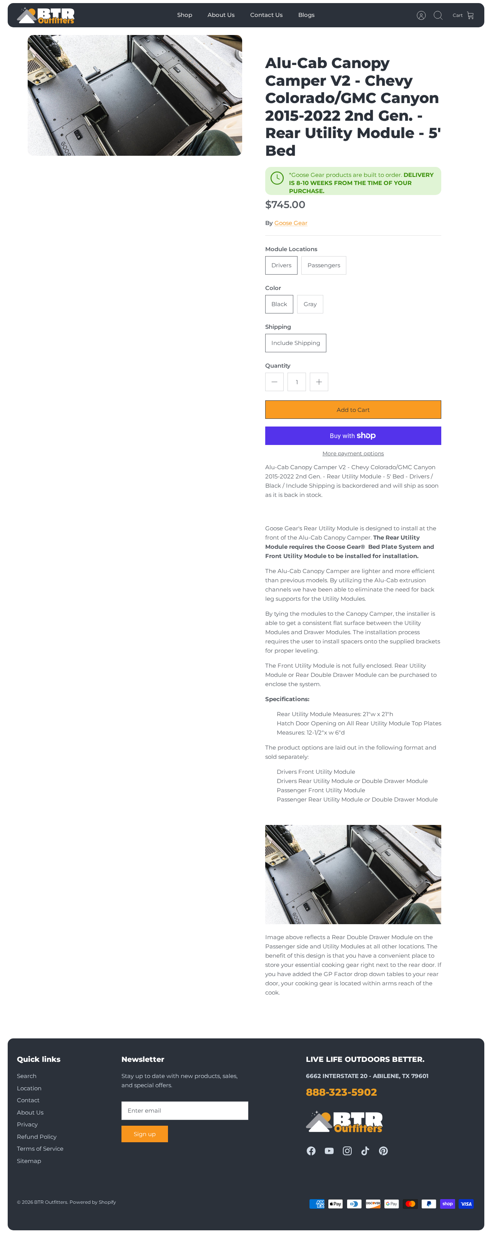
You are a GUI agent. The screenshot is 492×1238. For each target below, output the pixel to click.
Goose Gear (291, 223)
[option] (135, 95)
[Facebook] (311, 1151)
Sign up (145, 1134)
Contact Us (266, 14)
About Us (221, 14)
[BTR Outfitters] (46, 15)
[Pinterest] (383, 1151)
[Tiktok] (365, 1151)
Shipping (278, 326)
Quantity (278, 365)
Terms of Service (40, 1148)
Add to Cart (353, 409)
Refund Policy (37, 1136)
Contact (28, 1100)
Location (29, 1088)
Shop (184, 14)
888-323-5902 (341, 1092)
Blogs (306, 14)
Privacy (27, 1124)
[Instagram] (347, 1151)
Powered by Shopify (93, 1202)
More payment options (353, 453)
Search (27, 1076)
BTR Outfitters (50, 1202)
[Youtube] (329, 1151)
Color (273, 288)
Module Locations (291, 249)
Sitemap (29, 1161)
